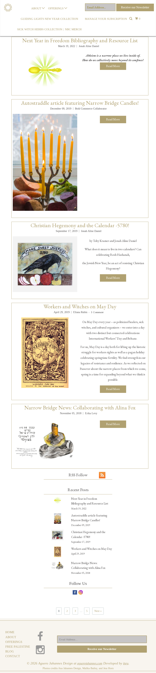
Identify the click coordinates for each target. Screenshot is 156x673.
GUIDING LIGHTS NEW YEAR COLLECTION (49, 18)
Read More (113, 66)
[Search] (131, 19)
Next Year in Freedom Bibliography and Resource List (80, 40)
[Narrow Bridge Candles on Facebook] (42, 636)
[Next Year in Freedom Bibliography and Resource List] (45, 69)
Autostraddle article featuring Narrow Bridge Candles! (80, 102)
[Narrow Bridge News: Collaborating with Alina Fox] (45, 440)
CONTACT (12, 656)
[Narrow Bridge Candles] (7, 3)
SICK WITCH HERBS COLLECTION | (40, 29)
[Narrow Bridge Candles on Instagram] (42, 649)
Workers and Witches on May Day (80, 306)
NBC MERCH (73, 29)
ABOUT (36, 8)
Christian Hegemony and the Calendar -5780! (80, 225)
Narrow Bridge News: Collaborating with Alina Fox (79, 407)
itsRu (125, 663)
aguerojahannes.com (89, 663)
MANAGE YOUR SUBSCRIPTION (106, 18)
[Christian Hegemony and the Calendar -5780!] (45, 264)
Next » (98, 611)
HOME (9, 632)
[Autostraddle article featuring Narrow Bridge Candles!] (45, 162)
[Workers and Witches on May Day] (45, 352)
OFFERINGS (56, 8)
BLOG (9, 651)
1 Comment (97, 312)
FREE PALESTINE (17, 646)
